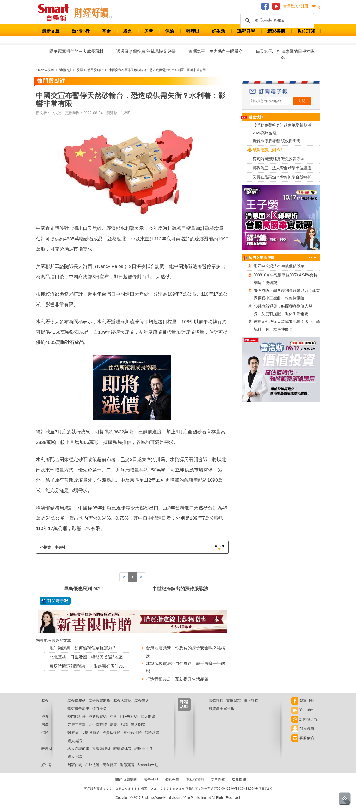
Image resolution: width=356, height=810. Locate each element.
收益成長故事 (78, 708)
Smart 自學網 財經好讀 (93, 13)
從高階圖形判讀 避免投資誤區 (278, 159)
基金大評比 (122, 701)
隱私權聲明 (195, 779)
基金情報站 (76, 701)
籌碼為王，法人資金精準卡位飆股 (282, 168)
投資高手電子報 (221, 708)
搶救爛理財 (101, 748)
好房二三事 (76, 724)
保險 (169, 31)
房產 (148, 31)
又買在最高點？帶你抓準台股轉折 (282, 177)
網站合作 (172, 779)
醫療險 (72, 733)
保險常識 (152, 733)
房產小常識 (119, 724)
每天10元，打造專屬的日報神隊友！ (285, 54)
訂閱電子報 (308, 719)
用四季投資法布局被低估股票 (279, 266)
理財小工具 (143, 748)
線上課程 (251, 701)
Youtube (305, 710)
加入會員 (306, 728)
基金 (106, 31)
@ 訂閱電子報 (55, 601)
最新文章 (51, 31)
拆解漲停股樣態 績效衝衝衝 (276, 141)
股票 (127, 31)
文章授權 (218, 779)
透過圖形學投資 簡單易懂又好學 (146, 51)
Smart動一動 (147, 765)
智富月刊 (306, 701)
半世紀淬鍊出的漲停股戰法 (180, 588)
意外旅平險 (133, 733)
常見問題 (239, 779)
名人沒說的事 (78, 748)
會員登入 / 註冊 (295, 6)
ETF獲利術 (129, 716)
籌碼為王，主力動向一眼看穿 (215, 51)
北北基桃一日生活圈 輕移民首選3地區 (86, 657)
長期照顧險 (90, 733)
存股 (113, 716)
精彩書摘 (276, 31)
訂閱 (302, 101)
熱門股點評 (76, 716)
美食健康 (109, 765)
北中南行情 (98, 724)
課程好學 (246, 31)
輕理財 (193, 31)
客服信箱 (306, 738)
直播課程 (233, 701)
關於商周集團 (126, 779)
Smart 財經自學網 (55, 13)
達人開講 (148, 716)
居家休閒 (74, 765)
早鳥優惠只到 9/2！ (84, 588)
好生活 (218, 31)
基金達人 (141, 701)
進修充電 (127, 765)
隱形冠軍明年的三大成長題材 (76, 51)
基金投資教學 (100, 701)
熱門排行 (81, 31)
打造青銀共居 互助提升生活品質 (177, 679)
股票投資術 (98, 716)
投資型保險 (111, 733)
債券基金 (99, 708)
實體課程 (216, 701)
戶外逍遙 (92, 765)
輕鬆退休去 (122, 748)
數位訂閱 (306, 31)
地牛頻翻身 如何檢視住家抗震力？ (83, 648)
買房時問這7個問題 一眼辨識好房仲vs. (87, 666)
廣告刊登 (151, 779)
